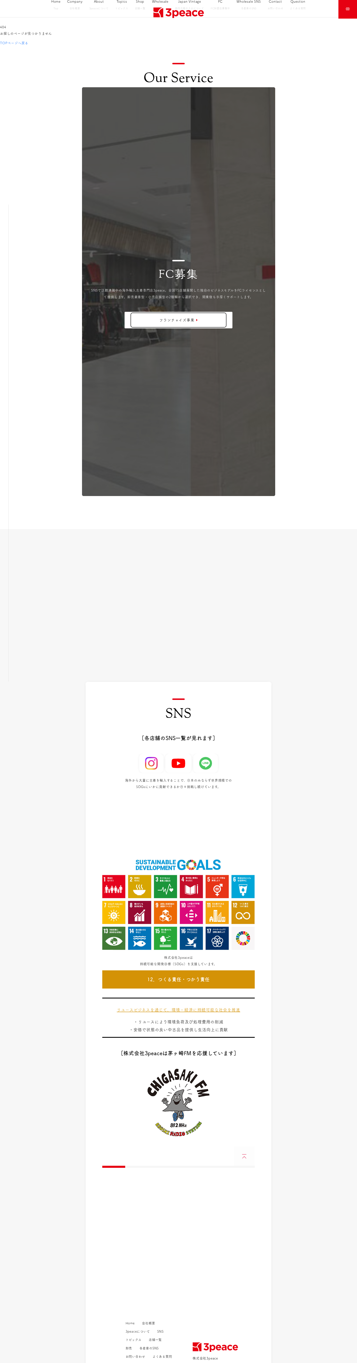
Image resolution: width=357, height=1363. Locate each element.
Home (130, 1323)
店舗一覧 (155, 1339)
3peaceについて (138, 1331)
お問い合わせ (135, 1356)
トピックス (134, 1339)
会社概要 (148, 1323)
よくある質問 (162, 1356)
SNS (160, 1331)
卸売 (129, 1348)
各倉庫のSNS (149, 1348)
